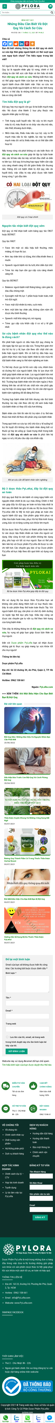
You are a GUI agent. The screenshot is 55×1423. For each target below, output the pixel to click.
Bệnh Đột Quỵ (27, 20)
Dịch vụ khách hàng (14, 1153)
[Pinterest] (26, 43)
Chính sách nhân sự (14, 1134)
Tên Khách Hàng (38, 1172)
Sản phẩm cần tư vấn (40, 1194)
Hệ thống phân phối (14, 1148)
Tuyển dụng (10, 1187)
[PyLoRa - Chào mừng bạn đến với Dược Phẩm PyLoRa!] (27, 6)
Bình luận (11, 973)
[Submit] (52, 12)
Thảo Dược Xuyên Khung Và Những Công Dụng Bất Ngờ (26, 819)
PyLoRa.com (46, 687)
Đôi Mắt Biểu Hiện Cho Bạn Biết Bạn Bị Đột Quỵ (24, 899)
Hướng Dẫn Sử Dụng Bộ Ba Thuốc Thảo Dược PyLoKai (24, 938)
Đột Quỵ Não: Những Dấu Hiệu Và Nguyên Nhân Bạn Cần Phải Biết (27, 738)
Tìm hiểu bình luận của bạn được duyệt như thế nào (26, 1064)
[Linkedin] (21, 43)
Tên (8, 998)
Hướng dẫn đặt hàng (43, 1133)
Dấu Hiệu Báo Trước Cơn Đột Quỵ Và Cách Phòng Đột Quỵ (26, 778)
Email (9, 1011)
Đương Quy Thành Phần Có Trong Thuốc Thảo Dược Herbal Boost (27, 859)
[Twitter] (10, 43)
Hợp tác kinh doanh (14, 1182)
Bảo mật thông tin (41, 1147)
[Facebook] (4, 43)
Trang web (11, 1024)
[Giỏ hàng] (50, 6)
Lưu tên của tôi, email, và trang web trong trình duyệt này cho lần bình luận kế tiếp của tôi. (26, 1041)
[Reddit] (15, 43)
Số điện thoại (36, 1183)
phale (41, 33)
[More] (32, 43)
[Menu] (4, 6)
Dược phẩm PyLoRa (21, 642)
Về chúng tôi (11, 1129)
